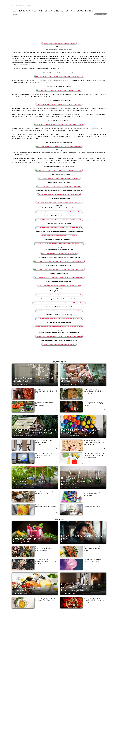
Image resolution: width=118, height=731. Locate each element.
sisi (96, 14)
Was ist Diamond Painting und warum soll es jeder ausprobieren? (93, 493)
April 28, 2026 (24, 542)
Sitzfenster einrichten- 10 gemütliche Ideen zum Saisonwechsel (43, 442)
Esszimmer (16, 542)
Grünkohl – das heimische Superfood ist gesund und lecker (92, 548)
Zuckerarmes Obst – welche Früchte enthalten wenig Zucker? (33, 537)
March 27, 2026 (24, 384)
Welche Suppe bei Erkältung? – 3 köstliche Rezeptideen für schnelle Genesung (46, 600)
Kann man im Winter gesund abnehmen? (28, 589)
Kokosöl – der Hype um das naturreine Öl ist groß (44, 493)
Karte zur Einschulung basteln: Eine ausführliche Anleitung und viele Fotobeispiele (94, 455)
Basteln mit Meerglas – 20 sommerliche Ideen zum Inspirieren (44, 455)
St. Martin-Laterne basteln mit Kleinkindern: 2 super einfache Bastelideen (94, 404)
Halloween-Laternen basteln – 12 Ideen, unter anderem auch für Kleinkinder (45, 404)
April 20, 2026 (73, 542)
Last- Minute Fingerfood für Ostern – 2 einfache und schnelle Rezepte (44, 548)
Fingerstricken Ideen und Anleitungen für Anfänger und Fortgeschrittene (94, 442)
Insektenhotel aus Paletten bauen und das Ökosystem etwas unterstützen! (34, 431)
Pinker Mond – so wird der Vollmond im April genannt (92, 560)
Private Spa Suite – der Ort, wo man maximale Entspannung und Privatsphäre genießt (81, 587)
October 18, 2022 (30, 436)
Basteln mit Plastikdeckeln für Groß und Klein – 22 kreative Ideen (80, 431)
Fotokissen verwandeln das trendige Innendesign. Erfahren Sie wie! (45, 506)
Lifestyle (63, 593)
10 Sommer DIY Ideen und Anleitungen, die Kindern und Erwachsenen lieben (29, 481)
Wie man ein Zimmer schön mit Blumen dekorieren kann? (94, 506)
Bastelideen (64, 487)
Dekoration (20, 6)
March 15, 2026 (24, 593)
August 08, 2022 (74, 487)
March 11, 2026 (71, 593)
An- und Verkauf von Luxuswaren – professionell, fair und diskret (46, 561)
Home (13, 6)
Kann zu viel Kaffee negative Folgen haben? (81, 537)
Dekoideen (28, 6)
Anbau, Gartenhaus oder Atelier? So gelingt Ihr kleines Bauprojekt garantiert (93, 391)
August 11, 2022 (29, 487)
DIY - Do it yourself (18, 436)
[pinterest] (44, 44)
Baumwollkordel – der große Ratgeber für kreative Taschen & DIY (46, 391)
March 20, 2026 (73, 384)
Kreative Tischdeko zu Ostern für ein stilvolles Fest (33, 380)
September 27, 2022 (79, 436)
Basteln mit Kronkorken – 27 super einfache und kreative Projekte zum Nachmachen (81, 481)
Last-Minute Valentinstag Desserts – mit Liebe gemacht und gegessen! (93, 600)
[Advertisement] (59, 29)
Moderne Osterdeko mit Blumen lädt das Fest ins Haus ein (81, 380)
